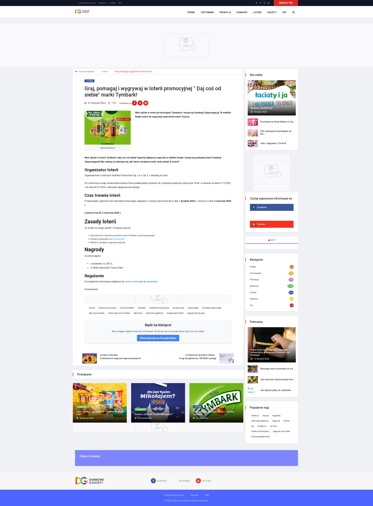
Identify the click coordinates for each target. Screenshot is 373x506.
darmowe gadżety (154, 313)
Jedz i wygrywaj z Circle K (273, 143)
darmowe (138, 313)
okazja (266, 415)
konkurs (255, 415)
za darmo (261, 426)
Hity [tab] (273, 240)
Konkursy (242, 12)
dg (252, 426)
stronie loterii (118, 239)
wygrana (276, 415)
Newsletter (286, 3)
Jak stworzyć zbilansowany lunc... (277, 379)
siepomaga (193, 308)
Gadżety (272, 12)
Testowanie (207, 12)
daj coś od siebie (96, 313)
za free (273, 426)
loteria (92, 308)
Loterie (257, 12)
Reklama (102, 3)
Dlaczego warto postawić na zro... (277, 368)
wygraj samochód (175, 313)
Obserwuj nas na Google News (158, 338)
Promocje (225, 12)
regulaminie (152, 281)
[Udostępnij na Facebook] (134, 103)
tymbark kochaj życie (159, 308)
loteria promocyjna (107, 308)
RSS (120, 3)
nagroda (276, 421)
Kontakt (112, 3)
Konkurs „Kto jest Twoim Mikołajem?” (154, 414)
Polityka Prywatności (87, 3)
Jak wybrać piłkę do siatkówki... (276, 390)
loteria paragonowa (260, 436)
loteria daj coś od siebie (119, 313)
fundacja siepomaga (211, 308)
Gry (284, 12)
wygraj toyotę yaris (196, 313)
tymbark (142, 308)
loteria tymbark (127, 308)
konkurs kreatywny (260, 431)
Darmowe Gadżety (86, 71)
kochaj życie (178, 308)
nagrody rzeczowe (281, 431)
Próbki (191, 12)
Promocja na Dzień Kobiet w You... (277, 121)
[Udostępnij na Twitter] (140, 103)
